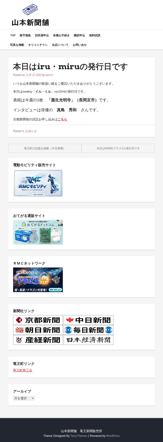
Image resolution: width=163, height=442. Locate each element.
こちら (62, 119)
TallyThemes (78, 436)
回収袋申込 (42, 35)
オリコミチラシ (38, 45)
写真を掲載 (17, 45)
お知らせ (31, 131)
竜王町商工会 (22, 370)
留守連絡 (25, 35)
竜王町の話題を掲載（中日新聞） (45, 148)
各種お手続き (61, 35)
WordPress (113, 436)
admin (49, 75)
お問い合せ (80, 45)
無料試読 (94, 35)
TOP (13, 35)
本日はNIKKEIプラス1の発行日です (118, 148)
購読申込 (79, 35)
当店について (60, 45)
